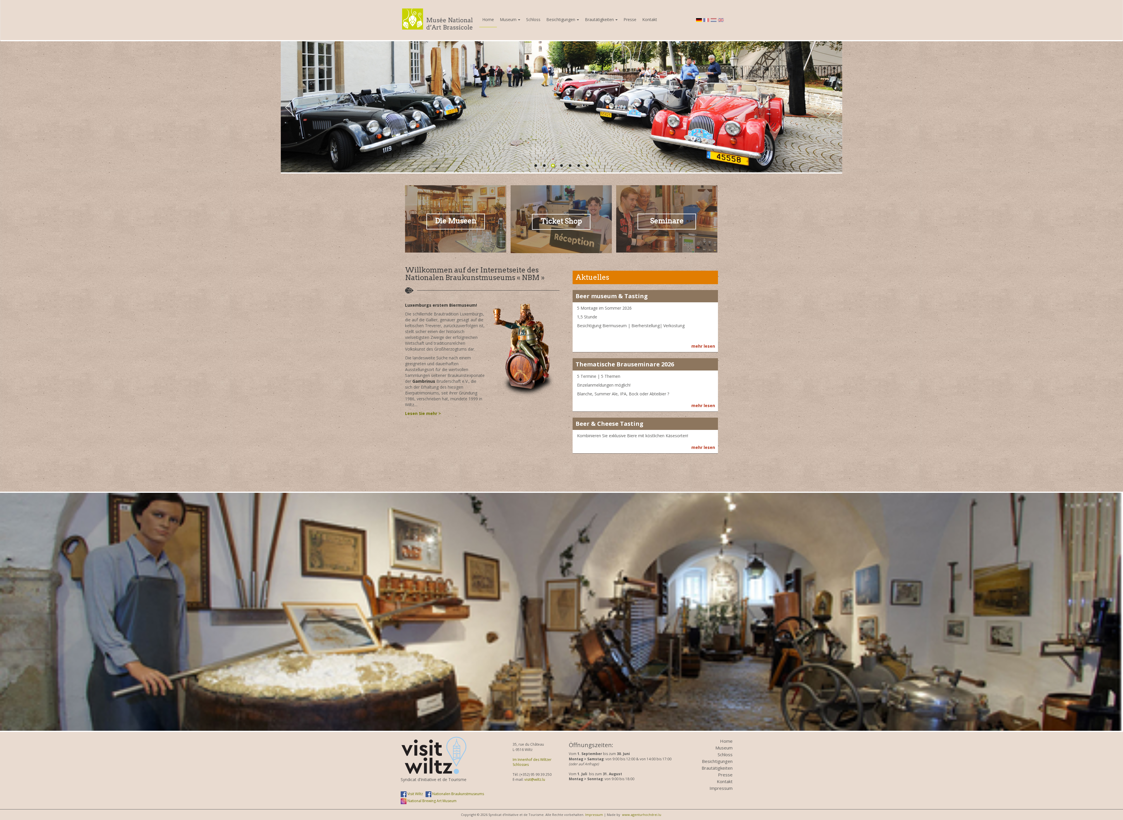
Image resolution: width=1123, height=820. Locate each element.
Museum (724, 748)
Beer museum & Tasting (612, 296)
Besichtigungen (717, 761)
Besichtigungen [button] (560, 19)
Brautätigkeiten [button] (599, 19)
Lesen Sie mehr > (423, 413)
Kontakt (649, 19)
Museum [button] (508, 19)
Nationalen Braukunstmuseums (457, 793)
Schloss (533, 19)
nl (713, 20)
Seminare (667, 221)
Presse (629, 19)
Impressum (721, 788)
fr (706, 20)
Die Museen (455, 221)
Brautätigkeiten (717, 768)
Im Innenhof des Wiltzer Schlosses (532, 762)
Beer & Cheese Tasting (609, 424)
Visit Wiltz (415, 793)
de (699, 20)
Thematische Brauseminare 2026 (625, 364)
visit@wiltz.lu (534, 779)
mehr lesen (703, 346)
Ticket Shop (561, 221)
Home (488, 19)
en (721, 20)
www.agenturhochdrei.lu (641, 814)
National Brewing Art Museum (432, 800)
